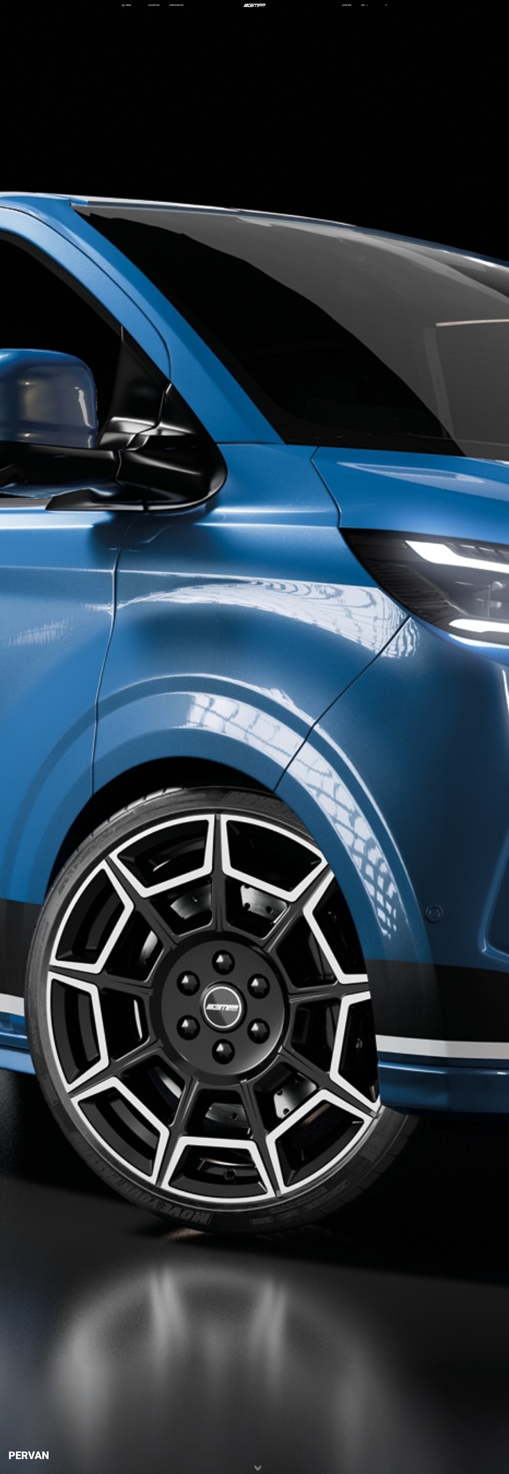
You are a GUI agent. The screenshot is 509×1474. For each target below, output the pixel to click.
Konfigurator (176, 5)
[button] (127, 5)
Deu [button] (363, 5)
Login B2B (346, 5)
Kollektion (153, 5)
